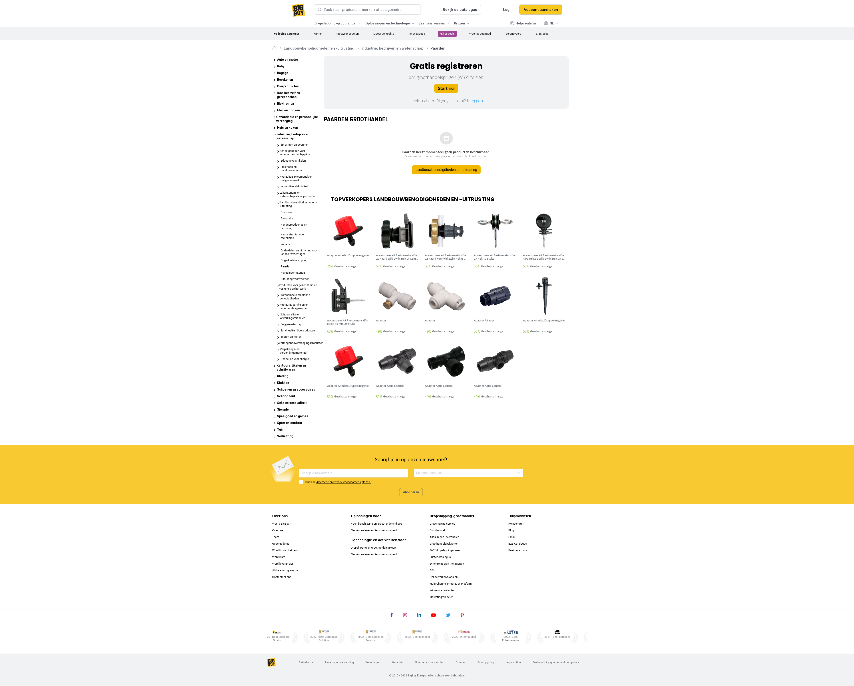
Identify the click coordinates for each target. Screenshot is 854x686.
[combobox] (416, 473)
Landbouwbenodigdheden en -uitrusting (319, 48)
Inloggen (475, 100)
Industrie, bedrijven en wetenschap (392, 48)
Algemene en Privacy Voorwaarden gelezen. (343, 482)
